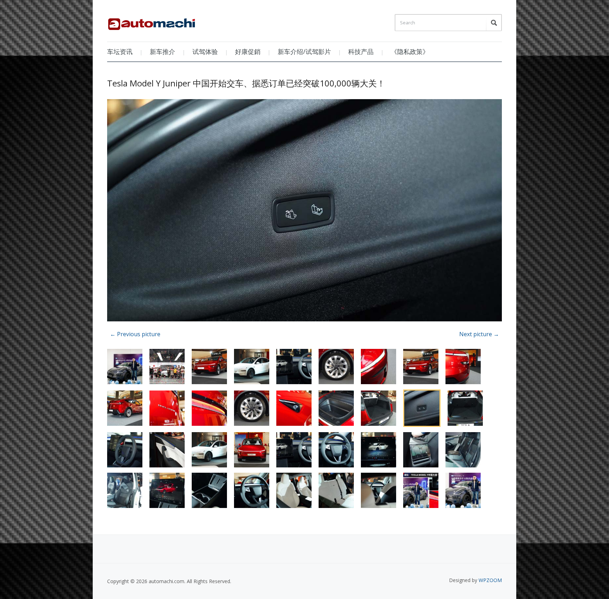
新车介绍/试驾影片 (304, 51)
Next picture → (479, 334)
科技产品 (361, 51)
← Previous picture (135, 334)
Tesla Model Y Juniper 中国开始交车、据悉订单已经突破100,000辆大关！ (246, 83)
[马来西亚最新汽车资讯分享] (151, 21)
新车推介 (162, 51)
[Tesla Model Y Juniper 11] (304, 211)
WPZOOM (490, 580)
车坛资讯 (120, 51)
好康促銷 (247, 51)
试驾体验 (205, 51)
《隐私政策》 (410, 51)
